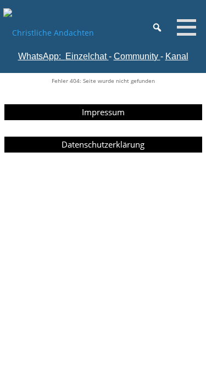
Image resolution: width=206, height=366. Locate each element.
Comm (127, 56)
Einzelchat (86, 56)
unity (149, 56)
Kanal (176, 56)
